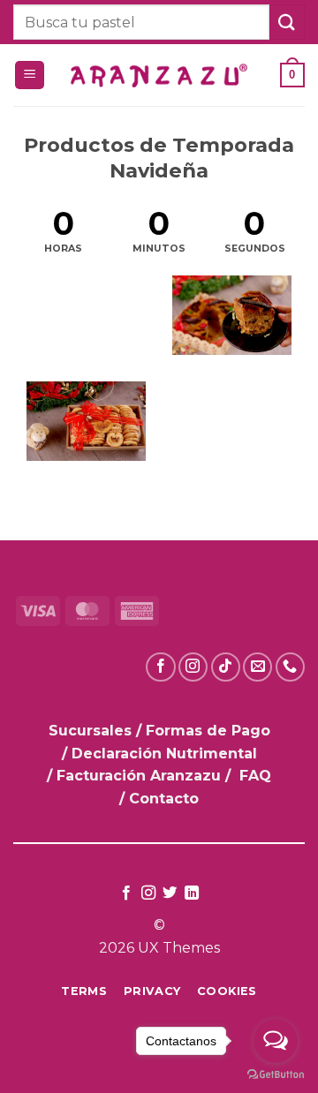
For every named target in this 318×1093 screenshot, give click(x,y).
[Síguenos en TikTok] (225, 667)
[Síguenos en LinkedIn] (192, 893)
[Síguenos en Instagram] (193, 667)
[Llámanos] (290, 667)
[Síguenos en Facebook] (160, 667)
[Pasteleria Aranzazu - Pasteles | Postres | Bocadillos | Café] (159, 75)
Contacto (164, 798)
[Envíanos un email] (257, 667)
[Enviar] (287, 21)
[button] (29, 75)
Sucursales (92, 730)
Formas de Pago (208, 730)
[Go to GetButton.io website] (275, 1075)
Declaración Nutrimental (164, 753)
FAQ (255, 775)
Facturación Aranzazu (139, 775)
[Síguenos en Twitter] (170, 893)
